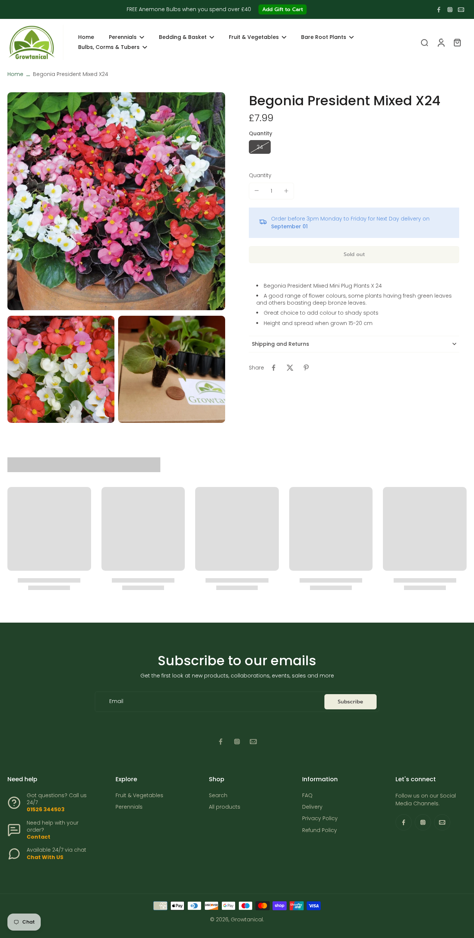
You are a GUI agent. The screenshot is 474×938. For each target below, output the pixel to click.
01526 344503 (45, 809)
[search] (424, 42)
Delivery (312, 807)
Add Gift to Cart (282, 9)
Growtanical (247, 919)
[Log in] (441, 42)
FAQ (307, 795)
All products (224, 807)
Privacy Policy (320, 818)
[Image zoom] (116, 201)
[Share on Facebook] (274, 367)
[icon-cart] (457, 42)
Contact (38, 837)
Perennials (129, 807)
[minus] (256, 190)
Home (15, 74)
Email (116, 701)
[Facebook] (438, 9)
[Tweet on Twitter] (290, 367)
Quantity (260, 175)
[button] (354, 254)
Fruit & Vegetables (139, 795)
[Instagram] (449, 9)
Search (218, 795)
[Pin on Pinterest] (306, 367)
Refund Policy (319, 830)
